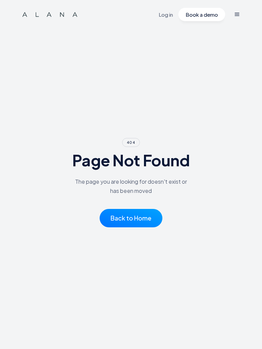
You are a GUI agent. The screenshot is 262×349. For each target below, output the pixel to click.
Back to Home (131, 218)
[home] (50, 14)
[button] (237, 14)
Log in (166, 14)
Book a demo (202, 14)
